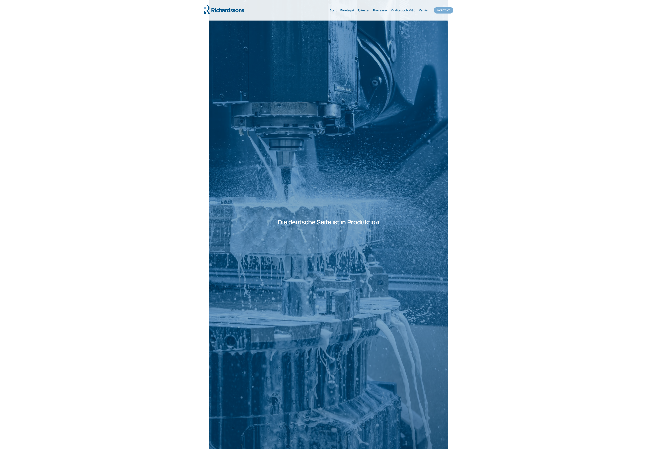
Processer (380, 10)
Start (333, 10)
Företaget (347, 10)
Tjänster (364, 10)
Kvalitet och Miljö (403, 10)
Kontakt (443, 10)
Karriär (424, 10)
